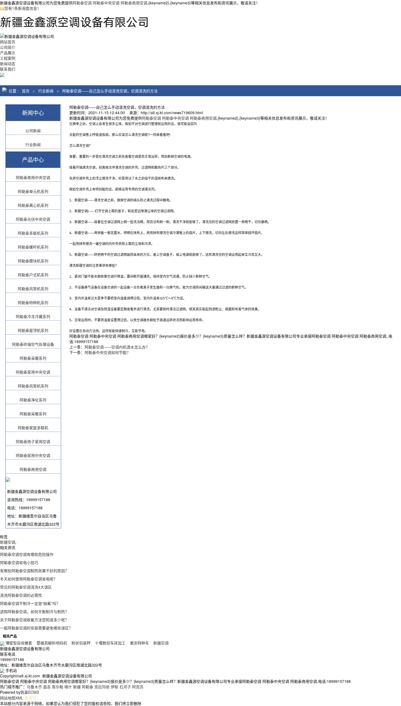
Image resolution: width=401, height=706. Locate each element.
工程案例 (7, 58)
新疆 (77, 686)
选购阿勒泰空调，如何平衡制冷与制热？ (34, 611)
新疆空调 (7, 542)
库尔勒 (57, 686)
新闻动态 (7, 63)
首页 (25, 90)
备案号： (32, 698)
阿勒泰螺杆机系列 (33, 247)
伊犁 (114, 686)
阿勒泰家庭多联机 (33, 427)
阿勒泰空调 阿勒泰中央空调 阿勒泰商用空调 (110, 2)
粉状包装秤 (81, 643)
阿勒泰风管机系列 (33, 288)
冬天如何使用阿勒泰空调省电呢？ (28, 578)
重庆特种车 (139, 643)
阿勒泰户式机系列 (33, 274)
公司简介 (7, 47)
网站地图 (7, 698)
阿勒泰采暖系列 (33, 358)
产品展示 (7, 52)
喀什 (68, 686)
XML (19, 698)
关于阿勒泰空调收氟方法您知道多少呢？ (34, 619)
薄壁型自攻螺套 (18, 643)
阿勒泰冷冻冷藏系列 (33, 316)
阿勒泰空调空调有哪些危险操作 (26, 554)
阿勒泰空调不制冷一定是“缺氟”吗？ (30, 603)
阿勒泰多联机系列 (33, 233)
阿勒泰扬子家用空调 (33, 441)
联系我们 (7, 69)
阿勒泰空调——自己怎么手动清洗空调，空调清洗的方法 (110, 90)
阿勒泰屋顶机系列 (33, 330)
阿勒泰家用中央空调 (33, 372)
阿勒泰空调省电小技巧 (19, 562)
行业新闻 (45, 90)
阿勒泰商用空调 (33, 469)
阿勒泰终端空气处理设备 (33, 344)
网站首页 (7, 41)
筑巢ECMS (29, 692)
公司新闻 (33, 130)
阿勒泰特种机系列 (33, 302)
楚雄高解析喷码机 (52, 643)
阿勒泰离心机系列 (33, 205)
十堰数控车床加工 (110, 643)
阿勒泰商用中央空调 (33, 177)
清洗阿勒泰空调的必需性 (21, 595)
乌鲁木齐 (34, 686)
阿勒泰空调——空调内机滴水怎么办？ (117, 347)
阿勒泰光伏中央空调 (33, 219)
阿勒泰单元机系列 (33, 191)
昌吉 (47, 686)
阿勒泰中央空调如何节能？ (107, 352)
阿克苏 (137, 686)
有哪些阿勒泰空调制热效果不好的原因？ (34, 570)
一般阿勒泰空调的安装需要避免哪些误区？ (36, 628)
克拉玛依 (102, 686)
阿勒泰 (87, 686)
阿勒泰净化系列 (33, 399)
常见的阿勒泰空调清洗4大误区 (26, 587)
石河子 (125, 686)
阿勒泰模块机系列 (33, 260)
